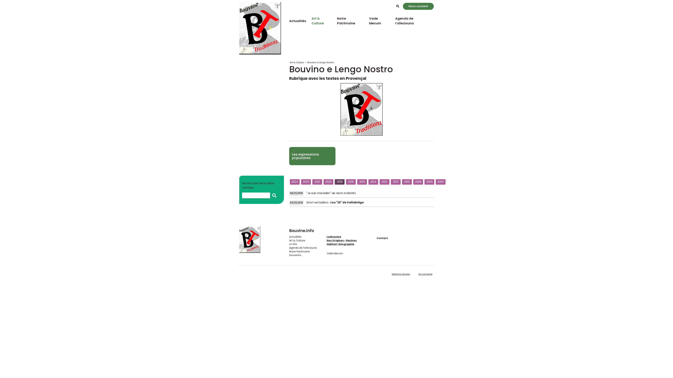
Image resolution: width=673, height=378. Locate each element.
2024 (294, 182)
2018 (351, 182)
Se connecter (425, 274)
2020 (328, 182)
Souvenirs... (295, 255)
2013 (384, 182)
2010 (407, 182)
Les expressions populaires (305, 156)
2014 (373, 182)
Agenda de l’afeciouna (404, 20)
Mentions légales (401, 274)
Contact (382, 238)
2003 (440, 182)
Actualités (297, 21)
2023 (306, 182)
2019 (339, 182)
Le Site (293, 244)
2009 (418, 182)
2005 (429, 182)
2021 (317, 182)
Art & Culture (318, 20)
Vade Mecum (375, 20)
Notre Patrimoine (346, 20)
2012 (396, 182)
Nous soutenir (418, 6)
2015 (362, 182)
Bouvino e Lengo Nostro (320, 62)
